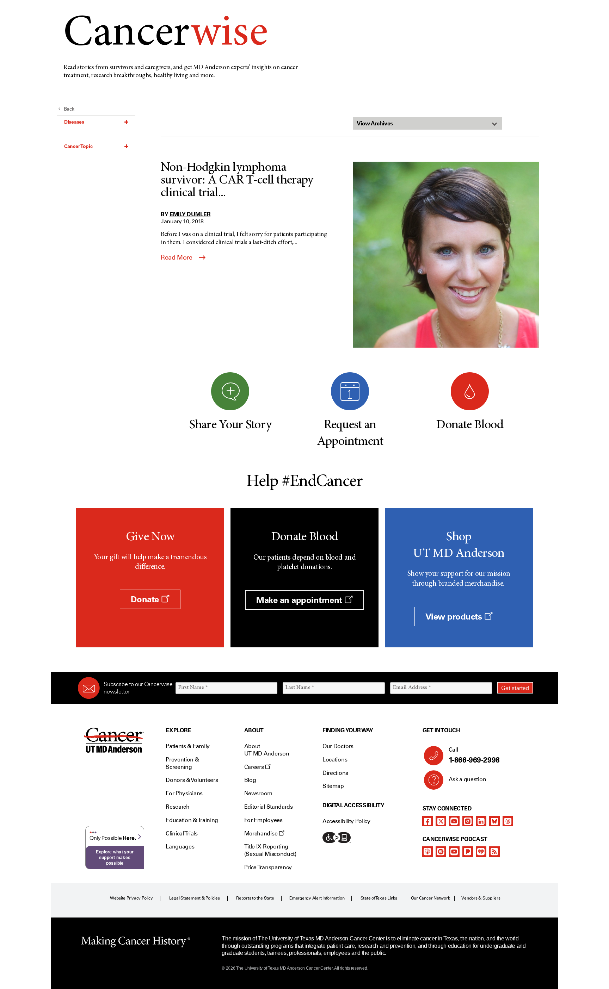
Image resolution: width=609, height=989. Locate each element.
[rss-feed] (494, 851)
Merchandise (261, 833)
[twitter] (441, 821)
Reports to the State (255, 898)
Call (474, 755)
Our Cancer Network (430, 898)
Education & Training (192, 820)
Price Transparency (268, 867)
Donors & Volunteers (192, 780)
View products (454, 616)
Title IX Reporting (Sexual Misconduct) (270, 850)
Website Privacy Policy (131, 898)
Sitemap (333, 786)
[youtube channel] (454, 821)
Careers (254, 767)
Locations (334, 759)
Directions (335, 773)
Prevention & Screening (182, 763)
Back (69, 109)
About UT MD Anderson (266, 750)
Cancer (165, 35)
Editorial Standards (268, 806)
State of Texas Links (379, 898)
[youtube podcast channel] (454, 851)
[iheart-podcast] (481, 851)
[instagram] (467, 821)
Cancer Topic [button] (78, 146)
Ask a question (467, 779)
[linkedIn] (481, 821)
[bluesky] (494, 821)
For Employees (263, 820)
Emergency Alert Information (317, 898)
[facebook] (427, 821)
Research (177, 806)
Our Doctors (337, 746)
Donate (146, 599)
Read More (177, 257)
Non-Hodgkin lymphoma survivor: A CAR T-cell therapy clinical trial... (237, 181)
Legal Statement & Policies (194, 898)
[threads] (508, 821)
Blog (250, 780)
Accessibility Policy (346, 821)
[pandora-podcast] (467, 851)
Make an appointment (300, 600)
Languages (180, 846)
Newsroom (258, 793)
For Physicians (184, 793)
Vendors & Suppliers (480, 898)
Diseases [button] (74, 122)
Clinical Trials (181, 833)
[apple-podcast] (427, 851)
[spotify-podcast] (441, 851)
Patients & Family (188, 746)
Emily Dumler (190, 214)
